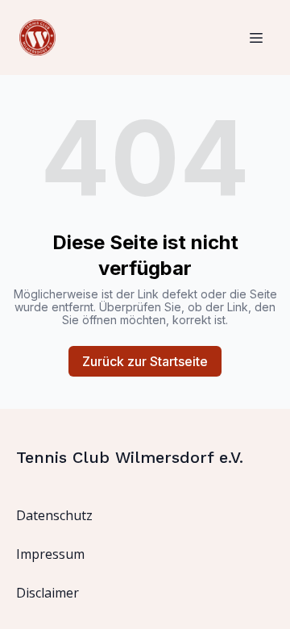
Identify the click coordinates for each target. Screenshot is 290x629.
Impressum (50, 554)
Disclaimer (47, 593)
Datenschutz (54, 515)
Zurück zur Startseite (145, 361)
